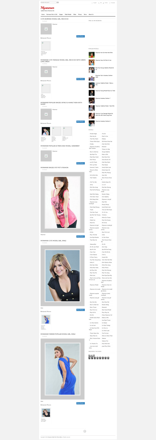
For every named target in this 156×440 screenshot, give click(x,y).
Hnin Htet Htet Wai (107, 259)
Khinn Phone (105, 267)
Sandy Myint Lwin (106, 167)
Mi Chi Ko (104, 222)
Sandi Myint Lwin (106, 207)
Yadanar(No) (93, 244)
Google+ (95, 2)
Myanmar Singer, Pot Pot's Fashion (54, 167)
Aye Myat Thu (93, 154)
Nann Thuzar (93, 307)
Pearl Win (104, 202)
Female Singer (93, 133)
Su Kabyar (104, 322)
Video (74, 14)
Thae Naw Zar (93, 240)
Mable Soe (92, 220)
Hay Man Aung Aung (95, 259)
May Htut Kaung (106, 220)
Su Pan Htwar (105, 237)
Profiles (92, 144)
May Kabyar (105, 164)
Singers (61, 14)
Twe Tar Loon (105, 333)
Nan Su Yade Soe (94, 304)
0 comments (44, 21)
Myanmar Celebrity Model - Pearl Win (104, 106)
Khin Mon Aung (94, 187)
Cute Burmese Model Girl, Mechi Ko (54, 19)
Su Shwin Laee (105, 330)
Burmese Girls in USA (52, 14)
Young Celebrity (106, 152)
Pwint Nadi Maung (94, 207)
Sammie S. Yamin (94, 167)
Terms (85, 14)
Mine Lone (92, 275)
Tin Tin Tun (105, 212)
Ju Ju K (104, 184)
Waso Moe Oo (93, 335)
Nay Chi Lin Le (93, 310)
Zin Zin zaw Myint (94, 247)
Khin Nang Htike (94, 199)
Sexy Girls (104, 175)
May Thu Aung (105, 272)
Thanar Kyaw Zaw (94, 333)
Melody (104, 139)
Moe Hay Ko (93, 136)
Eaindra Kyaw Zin (106, 182)
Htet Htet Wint (106, 144)
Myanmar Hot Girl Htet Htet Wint (104, 52)
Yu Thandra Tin (94, 343)
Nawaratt (104, 307)
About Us (91, 14)
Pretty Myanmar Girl (107, 315)
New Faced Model (106, 310)
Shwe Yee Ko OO (106, 159)
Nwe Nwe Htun (106, 157)
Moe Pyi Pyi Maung (95, 190)
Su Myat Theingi (106, 325)
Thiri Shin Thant (94, 212)
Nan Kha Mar (93, 302)
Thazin (91, 209)
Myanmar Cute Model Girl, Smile (53, 241)
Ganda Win (105, 257)
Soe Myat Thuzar (106, 320)
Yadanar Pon (105, 341)
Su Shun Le (105, 328)
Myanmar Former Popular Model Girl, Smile (58, 334)
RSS (101, 2)
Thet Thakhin (93, 177)
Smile (103, 234)
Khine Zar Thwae (106, 217)
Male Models (68, 14)
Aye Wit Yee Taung (106, 249)
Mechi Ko (92, 222)
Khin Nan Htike (94, 265)
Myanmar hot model (95, 289)
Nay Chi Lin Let (106, 232)
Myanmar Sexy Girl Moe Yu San (103, 60)
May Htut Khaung (106, 270)
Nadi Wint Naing (94, 194)
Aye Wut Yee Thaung (95, 215)
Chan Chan (92, 252)
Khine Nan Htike (94, 267)
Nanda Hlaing (105, 304)
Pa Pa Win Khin (94, 175)
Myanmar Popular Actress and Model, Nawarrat (60, 146)
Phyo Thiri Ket (93, 234)
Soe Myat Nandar (94, 237)
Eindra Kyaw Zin (106, 170)
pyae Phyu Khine (106, 346)
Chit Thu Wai (93, 182)
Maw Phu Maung (106, 172)
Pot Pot (92, 315)
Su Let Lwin (93, 325)
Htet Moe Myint (106, 162)
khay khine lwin (106, 343)
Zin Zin (103, 244)
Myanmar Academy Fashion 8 (102, 121)
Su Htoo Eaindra (94, 322)
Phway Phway (105, 204)
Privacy (80, 14)
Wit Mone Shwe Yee (107, 141)
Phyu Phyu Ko (105, 312)
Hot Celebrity (105, 196)
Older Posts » (85, 431)
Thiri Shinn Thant (94, 196)
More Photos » (80, 36)
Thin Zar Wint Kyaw (107, 209)
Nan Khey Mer (105, 302)
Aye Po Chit (93, 249)
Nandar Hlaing (105, 194)
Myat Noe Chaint (94, 157)
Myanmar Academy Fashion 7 (102, 98)
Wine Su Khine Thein (107, 335)
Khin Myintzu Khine (107, 262)
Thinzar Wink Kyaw (95, 141)
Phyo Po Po (93, 312)
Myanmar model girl (107, 225)
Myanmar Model (94, 285)
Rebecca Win (105, 317)
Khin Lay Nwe (93, 164)
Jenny (91, 184)
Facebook (113, 2)
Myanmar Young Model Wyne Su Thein (105, 90)
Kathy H (92, 262)
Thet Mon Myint (94, 139)
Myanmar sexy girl (94, 297)
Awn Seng (104, 247)
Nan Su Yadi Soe (94, 152)
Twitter (106, 2)
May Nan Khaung (106, 187)
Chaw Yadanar (93, 254)
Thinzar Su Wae (106, 149)
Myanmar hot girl (94, 225)
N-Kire (91, 232)
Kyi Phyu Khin (93, 270)
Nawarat (104, 146)
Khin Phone (93, 159)
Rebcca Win (105, 154)
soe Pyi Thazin (93, 162)
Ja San (91, 217)
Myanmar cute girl (106, 199)
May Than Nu (93, 272)
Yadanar (104, 338)
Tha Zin (104, 133)
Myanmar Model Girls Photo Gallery (55, 437)
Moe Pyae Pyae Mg (107, 275)
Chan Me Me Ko (106, 252)
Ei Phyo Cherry (93, 257)
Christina (104, 215)
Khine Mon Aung (106, 265)
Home (43, 14)
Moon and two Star (107, 278)
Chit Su (104, 254)
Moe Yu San (105, 136)
